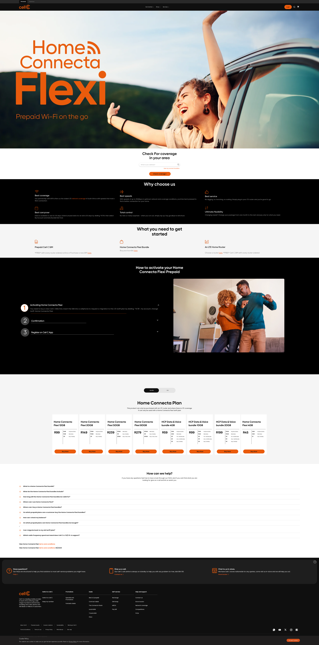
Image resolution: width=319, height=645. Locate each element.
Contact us (118, 574)
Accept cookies (293, 640)
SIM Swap (115, 602)
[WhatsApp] (274, 630)
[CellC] (24, 7)
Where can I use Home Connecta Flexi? (38, 502)
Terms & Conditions (25, 629)
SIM (168, 390)
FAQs (15, 574)
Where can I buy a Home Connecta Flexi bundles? (42, 507)
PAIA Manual (60, 629)
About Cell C (23, 625)
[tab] (159, 486)
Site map (69, 629)
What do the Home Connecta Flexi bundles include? (43, 491)
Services (165, 7)
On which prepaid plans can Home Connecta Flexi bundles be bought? (50, 523)
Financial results (35, 625)
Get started (148, 7)
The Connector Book (95, 605)
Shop (157, 7)
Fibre (90, 617)
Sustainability (60, 625)
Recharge (115, 598)
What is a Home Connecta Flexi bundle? (38, 486)
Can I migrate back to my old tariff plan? (39, 530)
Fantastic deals (71, 603)
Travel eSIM (92, 613)
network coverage (78, 199)
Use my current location (171, 168)
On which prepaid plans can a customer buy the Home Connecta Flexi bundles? (54, 512)
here (89, 253)
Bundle (152, 390)
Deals (91, 592)
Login (288, 7)
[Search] (294, 7)
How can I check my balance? (34, 518)
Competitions (139, 609)
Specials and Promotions (70, 598)
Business (31, 1)
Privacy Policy (49, 629)
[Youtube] (280, 630)
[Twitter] (285, 630)
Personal (23, 1)
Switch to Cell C (47, 592)
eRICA (114, 605)
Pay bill (114, 609)
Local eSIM (92, 609)
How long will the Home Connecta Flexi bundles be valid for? (46, 497)
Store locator (222, 574)
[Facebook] (297, 630)
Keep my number (48, 602)
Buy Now (65, 451)
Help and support (141, 592)
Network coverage (141, 605)
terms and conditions (47, 544)
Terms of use (38, 629)
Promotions (69, 592)
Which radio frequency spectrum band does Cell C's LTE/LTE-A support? (51, 535)
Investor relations (48, 625)
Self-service (116, 592)
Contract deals (94, 602)
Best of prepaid (94, 598)
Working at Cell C (72, 625)
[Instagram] (291, 630)
